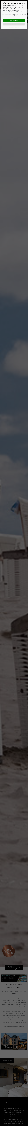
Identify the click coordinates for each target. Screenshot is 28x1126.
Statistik (24, 14)
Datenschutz (11, 27)
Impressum (17, 27)
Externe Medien (16, 15)
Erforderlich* (8, 14)
